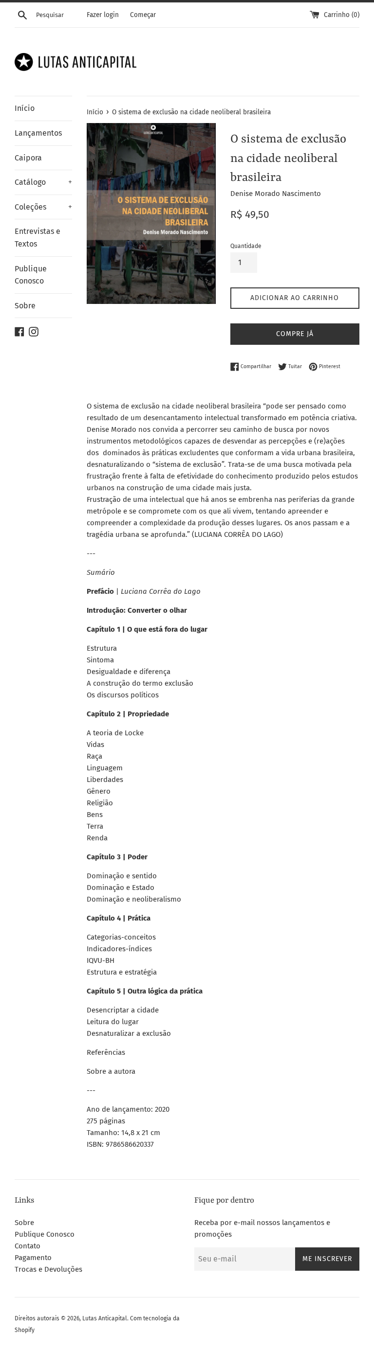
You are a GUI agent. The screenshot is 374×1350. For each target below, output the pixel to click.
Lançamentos (38, 133)
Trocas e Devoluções (48, 1269)
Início (25, 108)
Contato (27, 1246)
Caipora (28, 157)
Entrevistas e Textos (37, 238)
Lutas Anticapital (104, 1318)
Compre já (295, 334)
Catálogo (43, 182)
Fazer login (103, 15)
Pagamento (33, 1257)
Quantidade (246, 246)
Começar (143, 15)
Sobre (25, 305)
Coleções (43, 207)
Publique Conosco (31, 275)
